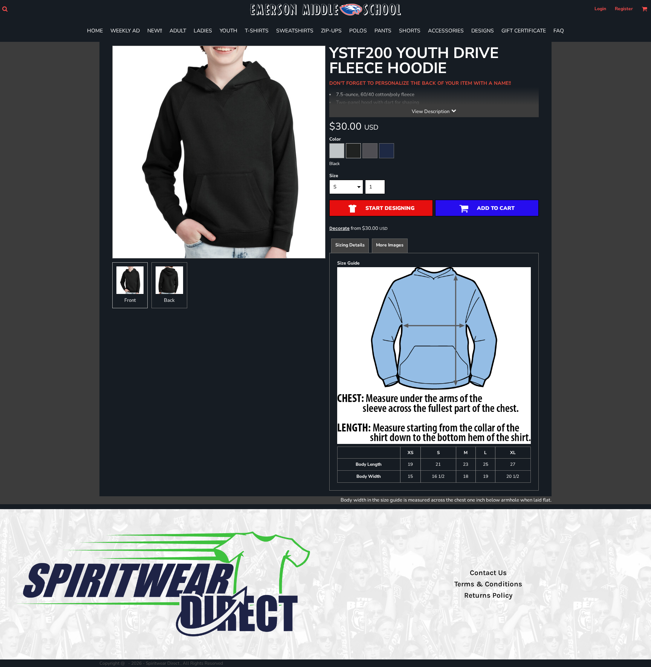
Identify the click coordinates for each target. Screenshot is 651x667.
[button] (5, 9)
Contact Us (488, 573)
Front (130, 300)
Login (600, 9)
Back (169, 300)
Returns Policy (488, 595)
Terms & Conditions (488, 584)
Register (624, 9)
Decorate (339, 228)
